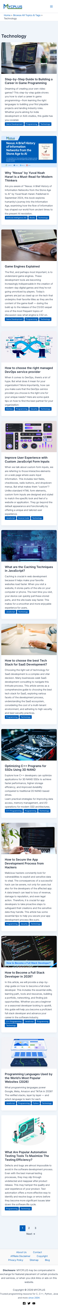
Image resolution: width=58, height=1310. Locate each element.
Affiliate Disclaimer (20, 1256)
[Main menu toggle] (51, 6)
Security (34, 409)
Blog (47, 1260)
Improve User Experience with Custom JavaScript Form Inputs (27, 459)
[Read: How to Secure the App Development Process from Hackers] (29, 838)
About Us (21, 1252)
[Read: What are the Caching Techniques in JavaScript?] (29, 545)
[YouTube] (33, 1303)
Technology (45, 124)
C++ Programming (14, 811)
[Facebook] (24, 1303)
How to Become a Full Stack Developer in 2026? (24, 974)
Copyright (42, 1256)
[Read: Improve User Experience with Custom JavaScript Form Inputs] (29, 436)
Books (32, 218)
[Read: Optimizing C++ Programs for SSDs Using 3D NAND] (29, 744)
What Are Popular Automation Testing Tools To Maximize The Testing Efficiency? (27, 1155)
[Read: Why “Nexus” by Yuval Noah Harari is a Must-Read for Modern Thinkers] (29, 151)
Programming (31, 124)
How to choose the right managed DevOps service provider (29, 370)
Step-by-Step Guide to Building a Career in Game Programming (29, 81)
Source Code (23, 518)
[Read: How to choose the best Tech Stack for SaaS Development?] (29, 639)
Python (36, 1103)
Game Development (14, 124)
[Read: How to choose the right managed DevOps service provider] (29, 346)
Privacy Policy (15, 1260)
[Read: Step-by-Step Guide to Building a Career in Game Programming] (29, 57)
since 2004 (34, 1297)
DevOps (9, 409)
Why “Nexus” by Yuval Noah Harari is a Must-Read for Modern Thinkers (29, 176)
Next (30, 1233)
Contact (37, 1252)
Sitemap (34, 1260)
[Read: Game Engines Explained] (29, 245)
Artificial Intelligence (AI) (16, 218)
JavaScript (10, 518)
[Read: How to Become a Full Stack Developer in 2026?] (29, 951)
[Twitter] (29, 1303)
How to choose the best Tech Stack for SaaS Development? (26, 662)
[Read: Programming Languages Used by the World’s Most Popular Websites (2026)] (29, 1052)
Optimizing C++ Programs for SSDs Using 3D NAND (25, 768)
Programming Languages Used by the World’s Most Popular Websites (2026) (29, 1077)
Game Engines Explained (22, 266)
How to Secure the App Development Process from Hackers (24, 863)
